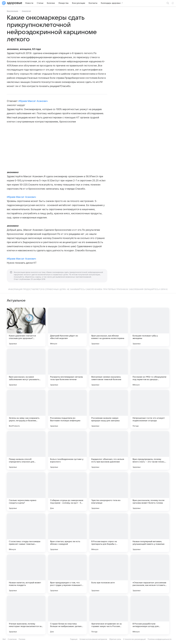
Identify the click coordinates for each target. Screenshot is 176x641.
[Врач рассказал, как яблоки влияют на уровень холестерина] (108, 327)
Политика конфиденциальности (159, 639)
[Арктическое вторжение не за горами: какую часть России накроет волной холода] (108, 615)
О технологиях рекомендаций (134, 639)
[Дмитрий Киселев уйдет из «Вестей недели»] (67, 327)
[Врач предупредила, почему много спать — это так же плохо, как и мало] (150, 450)
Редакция (73, 639)
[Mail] (4, 3)
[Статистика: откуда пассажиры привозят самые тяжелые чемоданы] (26, 532)
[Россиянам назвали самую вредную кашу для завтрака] (108, 409)
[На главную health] (14, 3)
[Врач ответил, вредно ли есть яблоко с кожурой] (67, 532)
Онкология (26, 11)
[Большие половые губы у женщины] (150, 327)
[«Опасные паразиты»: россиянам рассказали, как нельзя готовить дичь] (150, 574)
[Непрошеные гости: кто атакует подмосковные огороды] (150, 409)
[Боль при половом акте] (108, 574)
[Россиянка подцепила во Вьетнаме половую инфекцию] (67, 409)
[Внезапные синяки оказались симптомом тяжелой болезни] (108, 368)
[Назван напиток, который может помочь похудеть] (26, 574)
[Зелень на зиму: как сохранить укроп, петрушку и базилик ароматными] (26, 409)
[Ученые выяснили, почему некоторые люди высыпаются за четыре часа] (26, 615)
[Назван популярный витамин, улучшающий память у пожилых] (150, 532)
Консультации (12, 11)
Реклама (22, 639)
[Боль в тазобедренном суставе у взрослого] (67, 450)
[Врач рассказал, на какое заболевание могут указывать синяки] (26, 368)
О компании (12, 639)
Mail (4, 639)
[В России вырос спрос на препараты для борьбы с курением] (108, 532)
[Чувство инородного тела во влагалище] (108, 491)
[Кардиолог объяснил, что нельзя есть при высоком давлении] (108, 450)
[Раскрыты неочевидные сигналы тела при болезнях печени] (67, 368)
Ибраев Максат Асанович (33, 101)
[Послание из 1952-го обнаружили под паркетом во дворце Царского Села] (150, 368)
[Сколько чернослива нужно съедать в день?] (26, 491)
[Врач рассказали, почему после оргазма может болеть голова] (150, 491)
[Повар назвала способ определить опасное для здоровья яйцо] (26, 450)
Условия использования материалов (93, 639)
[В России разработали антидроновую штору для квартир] (150, 615)
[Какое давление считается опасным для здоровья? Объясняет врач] (26, 327)
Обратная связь (115, 639)
